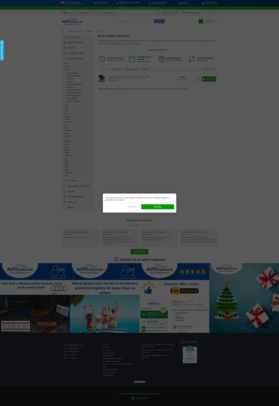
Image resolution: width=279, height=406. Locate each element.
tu (125, 200)
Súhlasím (157, 207)
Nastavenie (131, 207)
